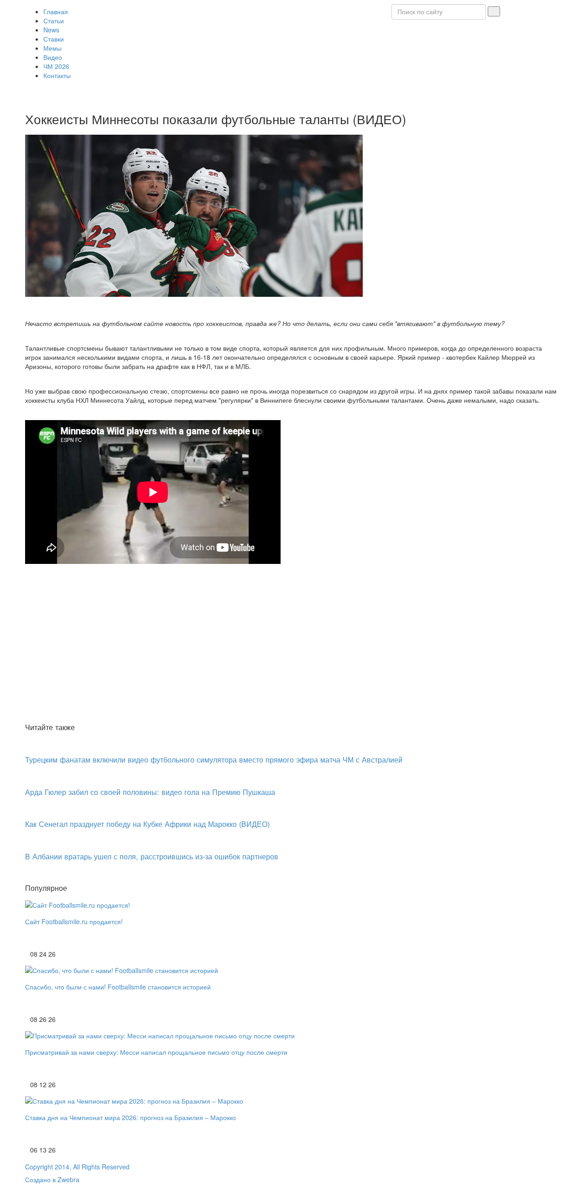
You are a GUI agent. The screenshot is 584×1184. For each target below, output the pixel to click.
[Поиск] (494, 11)
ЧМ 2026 (56, 66)
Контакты (57, 75)
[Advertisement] (292, 652)
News (51, 29)
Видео (52, 57)
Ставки (53, 38)
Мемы (52, 48)
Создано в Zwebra (52, 1179)
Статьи (53, 20)
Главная (55, 11)
